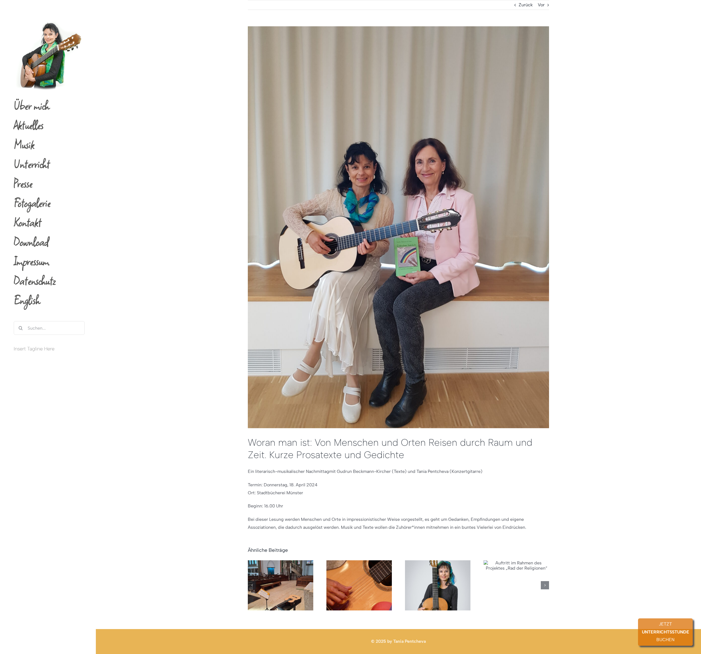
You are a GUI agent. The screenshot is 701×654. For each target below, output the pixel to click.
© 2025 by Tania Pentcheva (398, 641)
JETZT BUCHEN (665, 631)
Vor (541, 4)
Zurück (526, 4)
